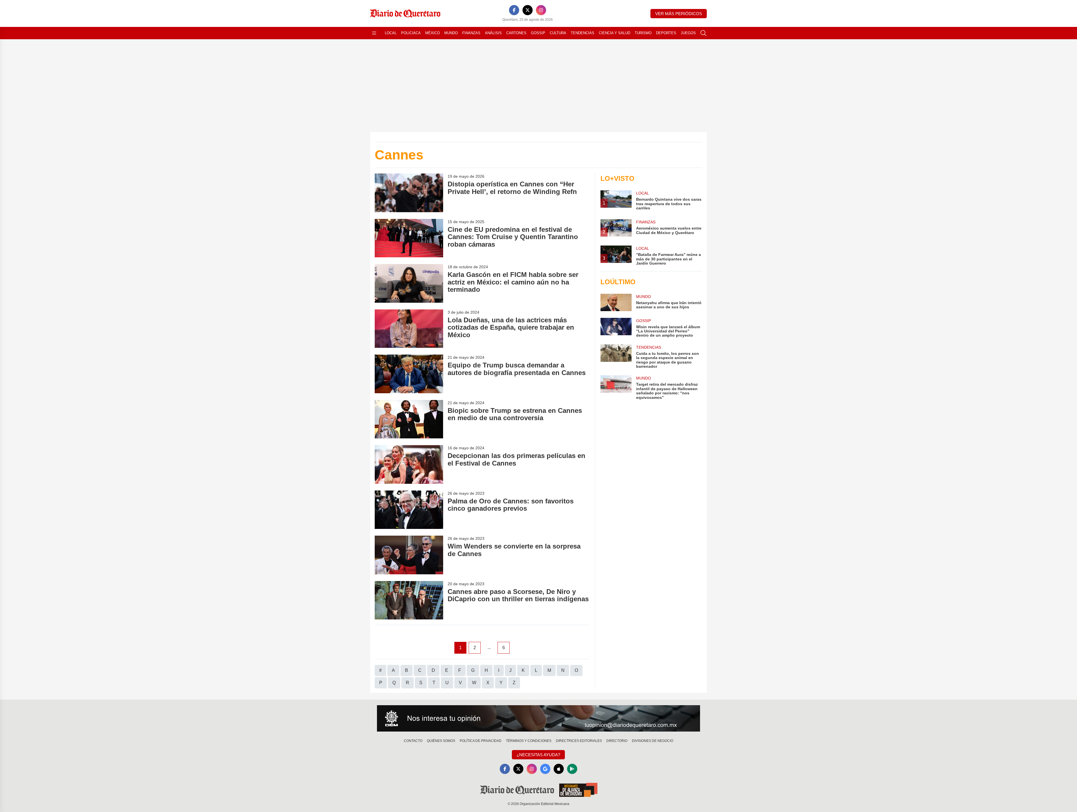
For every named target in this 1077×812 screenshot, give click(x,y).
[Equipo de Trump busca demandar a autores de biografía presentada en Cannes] (409, 374)
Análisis (493, 33)
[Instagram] (541, 10)
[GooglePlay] (572, 769)
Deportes (666, 33)
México (432, 33)
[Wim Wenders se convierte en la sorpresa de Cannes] (409, 555)
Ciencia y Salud (614, 33)
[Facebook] (514, 10)
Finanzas (471, 33)
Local (391, 33)
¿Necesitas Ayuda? (538, 754)
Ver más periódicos (678, 13)
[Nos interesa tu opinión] (538, 718)
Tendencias (582, 33)
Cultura (558, 33)
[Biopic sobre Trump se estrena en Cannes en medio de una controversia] (409, 419)
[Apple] (559, 769)
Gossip (538, 33)
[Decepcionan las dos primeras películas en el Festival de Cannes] (409, 464)
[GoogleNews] (545, 769)
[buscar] (703, 33)
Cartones (516, 33)
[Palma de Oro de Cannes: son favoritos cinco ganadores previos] (409, 510)
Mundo (451, 33)
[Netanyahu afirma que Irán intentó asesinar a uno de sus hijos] (615, 302)
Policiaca (411, 33)
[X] (528, 10)
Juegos (688, 33)
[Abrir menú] (374, 33)
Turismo (643, 33)
